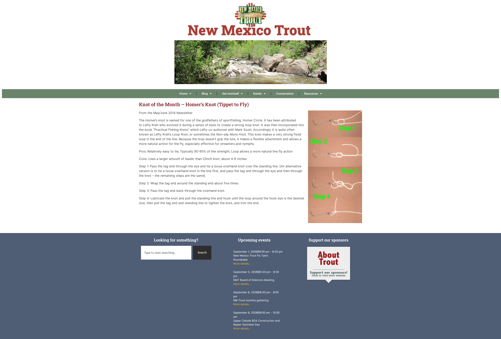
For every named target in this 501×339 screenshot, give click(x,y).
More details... (242, 263)
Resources (311, 93)
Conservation (285, 93)
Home (183, 93)
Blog (205, 93)
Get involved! (230, 93)
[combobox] (166, 253)
